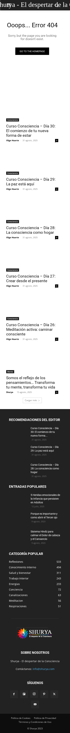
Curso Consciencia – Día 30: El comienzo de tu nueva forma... (45, 432)
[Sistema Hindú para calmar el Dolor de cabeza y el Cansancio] (18, 536)
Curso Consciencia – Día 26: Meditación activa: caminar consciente (30, 329)
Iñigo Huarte (12, 140)
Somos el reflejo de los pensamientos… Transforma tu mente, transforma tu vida (30, 382)
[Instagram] (34, 694)
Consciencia (12, 120)
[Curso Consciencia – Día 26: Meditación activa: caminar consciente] (32, 307)
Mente (10, 371)
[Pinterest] (44, 694)
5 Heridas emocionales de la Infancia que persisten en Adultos (45, 498)
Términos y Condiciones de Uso (35, 722)
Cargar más (31, 400)
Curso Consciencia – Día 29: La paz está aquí (30, 181)
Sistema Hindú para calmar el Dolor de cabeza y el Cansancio (45, 535)
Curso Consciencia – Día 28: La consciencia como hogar (30, 230)
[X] (54, 694)
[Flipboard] (24, 694)
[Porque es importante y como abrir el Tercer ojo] (18, 518)
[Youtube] (35, 704)
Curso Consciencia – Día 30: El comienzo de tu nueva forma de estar (30, 131)
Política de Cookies (20, 718)
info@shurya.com (44, 669)
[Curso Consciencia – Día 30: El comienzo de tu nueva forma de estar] (32, 109)
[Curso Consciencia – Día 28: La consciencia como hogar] (32, 210)
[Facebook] (14, 694)
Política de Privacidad (45, 718)
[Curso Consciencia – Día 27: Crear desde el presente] (32, 259)
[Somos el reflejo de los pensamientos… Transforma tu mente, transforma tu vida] (32, 360)
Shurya (9, 392)
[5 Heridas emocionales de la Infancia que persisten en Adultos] (18, 499)
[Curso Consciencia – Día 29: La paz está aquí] (32, 162)
